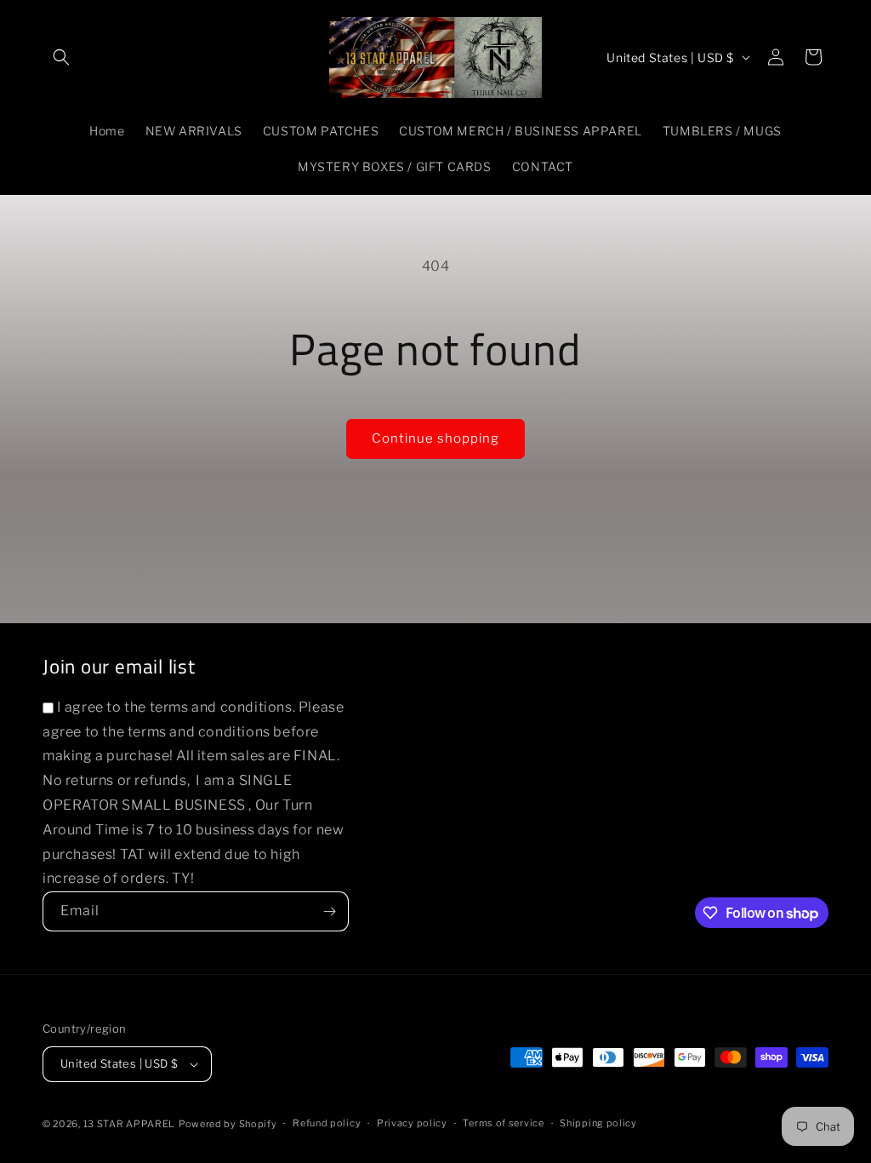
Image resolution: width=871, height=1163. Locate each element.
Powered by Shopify (228, 1124)
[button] (61, 57)
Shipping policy (598, 1123)
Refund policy (327, 1123)
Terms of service (503, 1123)
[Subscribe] (329, 911)
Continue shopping (435, 438)
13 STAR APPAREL (129, 1124)
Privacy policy (412, 1123)
